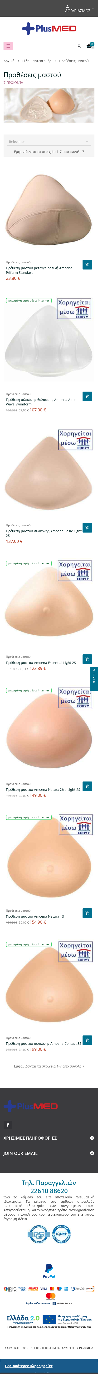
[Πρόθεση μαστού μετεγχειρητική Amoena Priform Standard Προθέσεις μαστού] (49, 209)
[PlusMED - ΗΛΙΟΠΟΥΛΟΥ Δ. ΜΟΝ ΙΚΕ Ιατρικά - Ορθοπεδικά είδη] (49, 28)
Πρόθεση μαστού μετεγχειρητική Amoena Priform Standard (39, 270)
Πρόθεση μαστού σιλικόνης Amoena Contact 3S (43, 1043)
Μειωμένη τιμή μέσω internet (28, 300)
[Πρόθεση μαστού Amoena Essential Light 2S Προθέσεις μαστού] (49, 604)
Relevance (49, 141)
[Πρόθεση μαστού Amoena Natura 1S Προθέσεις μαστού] (49, 858)
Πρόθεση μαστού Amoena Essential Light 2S (41, 662)
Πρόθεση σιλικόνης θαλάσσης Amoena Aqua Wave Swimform (41, 401)
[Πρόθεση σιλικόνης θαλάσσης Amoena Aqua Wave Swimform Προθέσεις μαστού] (49, 341)
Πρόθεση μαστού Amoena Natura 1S (35, 916)
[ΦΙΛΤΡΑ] (94, 687)
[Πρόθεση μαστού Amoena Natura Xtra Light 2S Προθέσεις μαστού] (49, 731)
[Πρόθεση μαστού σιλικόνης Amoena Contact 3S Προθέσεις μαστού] (49, 985)
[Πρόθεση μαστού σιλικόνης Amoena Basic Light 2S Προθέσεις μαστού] (49, 472)
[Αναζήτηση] (79, 46)
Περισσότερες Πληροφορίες (29, 1365)
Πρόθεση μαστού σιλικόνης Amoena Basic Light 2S (44, 533)
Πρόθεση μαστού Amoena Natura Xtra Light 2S (43, 789)
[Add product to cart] (87, 264)
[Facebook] (8, 1125)
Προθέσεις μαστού (18, 262)
